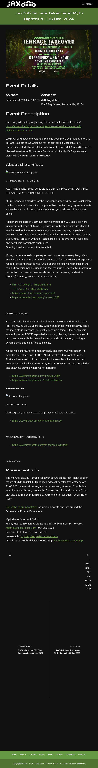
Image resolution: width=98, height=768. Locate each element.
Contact (82, 755)
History (59, 755)
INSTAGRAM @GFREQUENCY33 (31, 284)
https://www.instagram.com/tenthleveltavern (37, 380)
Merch (42, 755)
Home (14, 755)
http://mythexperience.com (21, 527)
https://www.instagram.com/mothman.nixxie (37, 420)
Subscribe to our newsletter (21, 507)
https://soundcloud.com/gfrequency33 (33, 293)
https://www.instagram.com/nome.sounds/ (36, 375)
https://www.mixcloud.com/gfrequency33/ (35, 297)
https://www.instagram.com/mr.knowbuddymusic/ (40, 444)
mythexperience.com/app (68, 540)
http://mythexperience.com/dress (39, 536)
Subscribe (70, 755)
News (50, 755)
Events (23, 755)
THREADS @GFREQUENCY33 (30, 288)
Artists (32, 755)
